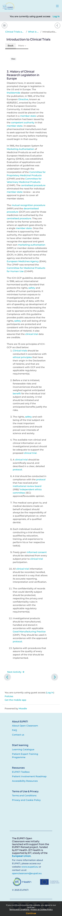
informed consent (37, 552)
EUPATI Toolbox (21, 772)
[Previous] (7, 677)
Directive (23, 99)
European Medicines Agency (23, 261)
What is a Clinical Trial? (33, 31)
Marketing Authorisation (20, 149)
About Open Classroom (25, 725)
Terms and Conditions (19, 909)
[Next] (54, 677)
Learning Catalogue (23, 749)
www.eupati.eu (29, 866)
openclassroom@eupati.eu (27, 873)
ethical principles (22, 357)
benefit (17, 393)
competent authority (22, 122)
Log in (56, 16)
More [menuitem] (21, 45)
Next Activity (14, 672)
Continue (31, 913)
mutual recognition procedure (28, 205)
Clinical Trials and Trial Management (15, 31)
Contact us (18, 734)
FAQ (14, 730)
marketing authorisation (31, 244)
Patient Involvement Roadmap (29, 776)
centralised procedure (33, 185)
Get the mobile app (15, 700)
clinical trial (31, 334)
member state (28, 116)
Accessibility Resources (25, 781)
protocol (17, 469)
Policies (9, 696)
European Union (21, 856)
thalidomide (13, 92)
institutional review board (27, 486)
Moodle (23, 708)
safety (31, 288)
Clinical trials (20, 350)
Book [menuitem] (10, 45)
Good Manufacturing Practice (29, 631)
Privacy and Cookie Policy (26, 800)
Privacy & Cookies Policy (42, 909)
